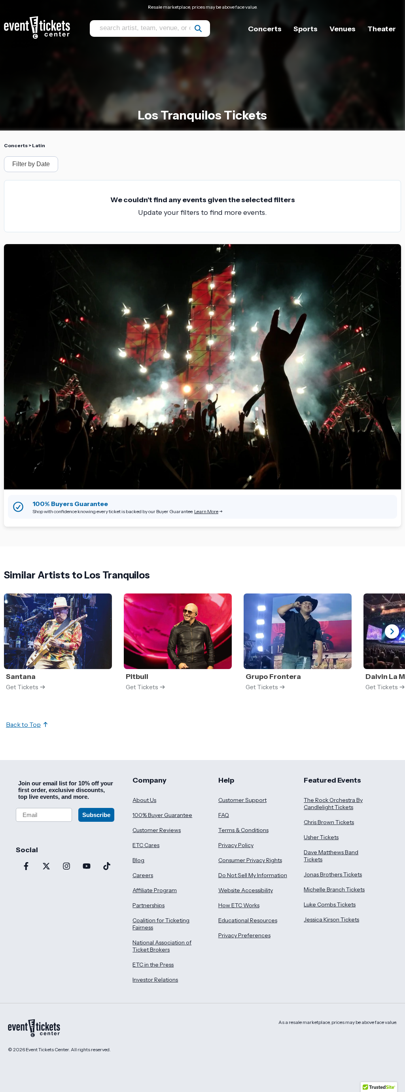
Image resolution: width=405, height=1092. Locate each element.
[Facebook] (26, 867)
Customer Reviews (156, 830)
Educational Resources (247, 920)
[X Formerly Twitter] (46, 867)
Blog (138, 860)
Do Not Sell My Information (252, 875)
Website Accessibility (245, 890)
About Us (144, 800)
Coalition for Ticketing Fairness (160, 924)
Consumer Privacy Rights (250, 860)
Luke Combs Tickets (330, 904)
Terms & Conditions (243, 830)
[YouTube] (86, 867)
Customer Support (242, 800)
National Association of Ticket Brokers (161, 946)
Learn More (206, 511)
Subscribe (96, 814)
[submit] (198, 28)
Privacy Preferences (244, 935)
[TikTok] (107, 867)
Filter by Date (31, 164)
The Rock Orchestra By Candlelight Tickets (333, 803)
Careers (142, 875)
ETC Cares (145, 845)
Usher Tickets (321, 837)
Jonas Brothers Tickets (333, 874)
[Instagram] (66, 867)
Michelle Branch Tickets (334, 889)
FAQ (223, 815)
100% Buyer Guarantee (162, 815)
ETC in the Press (153, 964)
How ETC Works (238, 905)
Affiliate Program (154, 890)
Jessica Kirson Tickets (331, 919)
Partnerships (148, 905)
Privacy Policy (236, 845)
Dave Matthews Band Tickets (331, 856)
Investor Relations (155, 979)
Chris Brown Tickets (329, 822)
